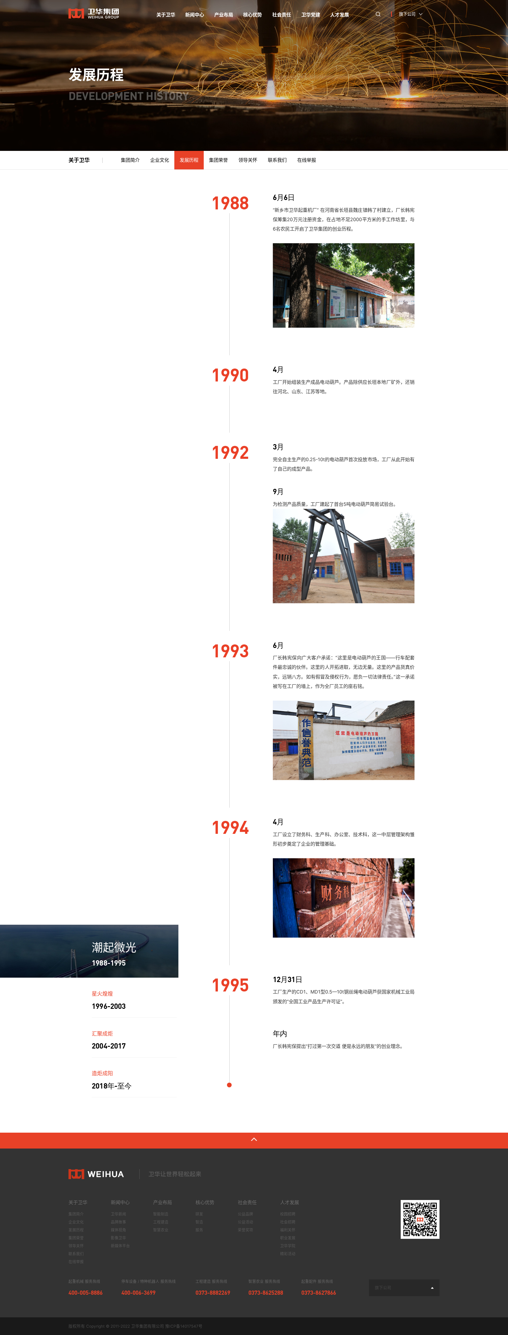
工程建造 (160, 1222)
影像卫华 (118, 1238)
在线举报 (306, 160)
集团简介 (130, 160)
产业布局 (162, 1202)
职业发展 (287, 1238)
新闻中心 (120, 1202)
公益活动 (245, 1222)
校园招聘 (287, 1214)
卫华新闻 (118, 1214)
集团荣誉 (218, 160)
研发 (199, 1214)
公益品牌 (245, 1214)
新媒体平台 (120, 1246)
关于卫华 (77, 1202)
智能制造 (160, 1214)
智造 (199, 1222)
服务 (199, 1230)
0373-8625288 (265, 1292)
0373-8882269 (212, 1292)
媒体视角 (118, 1230)
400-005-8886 (85, 1292)
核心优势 (204, 1202)
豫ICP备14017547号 (184, 1326)
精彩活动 (287, 1253)
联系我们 (277, 160)
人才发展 (289, 1202)
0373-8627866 (318, 1292)
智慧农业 (160, 1230)
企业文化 (159, 160)
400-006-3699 (138, 1292)
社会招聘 (287, 1222)
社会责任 (247, 1202)
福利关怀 (287, 1230)
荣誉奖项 (245, 1230)
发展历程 (189, 160)
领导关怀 (247, 160)
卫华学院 (287, 1246)
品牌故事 (118, 1222)
